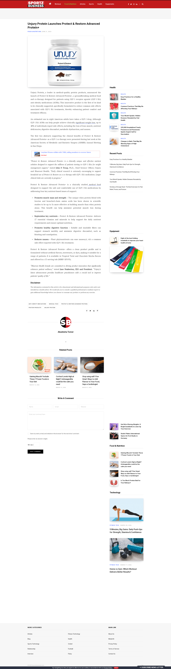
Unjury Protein (49, 307)
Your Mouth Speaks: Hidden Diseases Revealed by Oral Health (130, 118)
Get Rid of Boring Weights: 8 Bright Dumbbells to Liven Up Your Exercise (131, 426)
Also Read (43, 155)
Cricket (70, 644)
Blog (29, 639)
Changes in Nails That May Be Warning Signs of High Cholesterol (131, 143)
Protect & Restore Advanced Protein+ (74, 304)
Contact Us (111, 654)
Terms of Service (113, 649)
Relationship (31, 649)
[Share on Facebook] (18, 98)
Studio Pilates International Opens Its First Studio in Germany (130, 436)
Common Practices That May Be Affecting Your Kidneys (132, 107)
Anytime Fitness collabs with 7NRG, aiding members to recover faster (66, 152)
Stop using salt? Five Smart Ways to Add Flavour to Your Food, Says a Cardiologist (131, 473)
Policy (70, 654)
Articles (30, 634)
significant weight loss (85, 122)
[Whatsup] (18, 114)
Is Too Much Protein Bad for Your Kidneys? (130, 482)
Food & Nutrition (34, 31)
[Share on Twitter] (18, 103)
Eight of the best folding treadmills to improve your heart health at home (132, 240)
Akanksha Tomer (66, 332)
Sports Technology (33, 644)
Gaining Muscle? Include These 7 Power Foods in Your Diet (39, 379)
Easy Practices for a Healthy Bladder (131, 98)
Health (123, 94)
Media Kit (111, 639)
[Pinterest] (97, 310)
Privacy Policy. (108, 668)
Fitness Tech (114, 525)
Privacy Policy (112, 644)
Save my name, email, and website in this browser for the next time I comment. (54, 433)
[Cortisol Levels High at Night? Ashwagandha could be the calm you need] (65, 365)
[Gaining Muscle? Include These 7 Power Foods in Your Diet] (39, 365)
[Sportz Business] (36, 4)
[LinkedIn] (18, 109)
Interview (30, 654)
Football (70, 649)
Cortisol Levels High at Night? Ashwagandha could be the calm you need (131, 464)
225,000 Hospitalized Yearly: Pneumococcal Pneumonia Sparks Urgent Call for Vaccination (131, 131)
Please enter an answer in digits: (38, 439)
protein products (35, 307)
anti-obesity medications (37, 304)
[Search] (141, 4)
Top (142, 665)
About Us (111, 634)
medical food (94, 184)
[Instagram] (18, 119)
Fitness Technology (74, 634)
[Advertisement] (85, 13)
